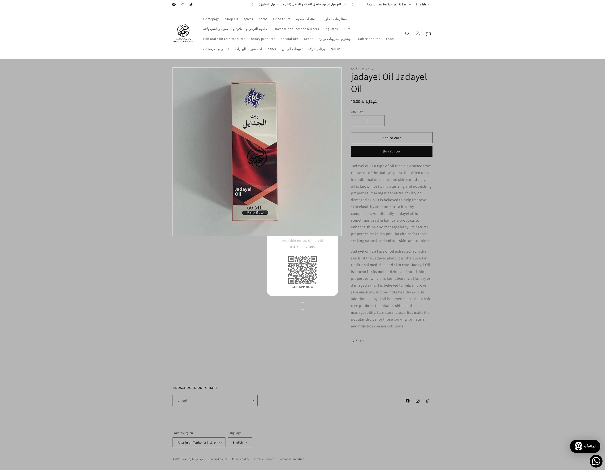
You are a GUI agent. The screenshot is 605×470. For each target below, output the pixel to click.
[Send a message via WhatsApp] (596, 461)
